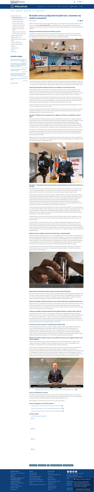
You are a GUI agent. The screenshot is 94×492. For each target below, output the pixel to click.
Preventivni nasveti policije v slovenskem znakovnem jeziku (78, 1)
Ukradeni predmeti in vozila (54, 481)
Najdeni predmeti (52, 479)
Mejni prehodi (51, 478)
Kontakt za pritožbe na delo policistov (37, 484)
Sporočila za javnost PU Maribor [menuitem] (18, 26)
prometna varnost (33, 465)
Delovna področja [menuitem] (51, 6)
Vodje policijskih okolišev (34, 478)
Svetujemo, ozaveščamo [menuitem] (62, 6)
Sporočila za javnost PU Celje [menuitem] (17, 19)
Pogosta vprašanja (52, 487)
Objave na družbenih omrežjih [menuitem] (16, 35)
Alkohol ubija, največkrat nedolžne (38, 416)
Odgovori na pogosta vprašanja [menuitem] (17, 44)
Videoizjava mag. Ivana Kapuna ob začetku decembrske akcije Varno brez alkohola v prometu (55, 389)
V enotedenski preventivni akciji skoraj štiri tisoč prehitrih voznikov (18, 70)
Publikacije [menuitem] (13, 46)
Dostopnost (80, 1)
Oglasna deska (14, 51)
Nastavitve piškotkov (71, 481)
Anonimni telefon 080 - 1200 (54, 474)
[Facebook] (71, 472)
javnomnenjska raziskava (68, 465)
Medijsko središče (14, 487)
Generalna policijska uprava (35, 476)
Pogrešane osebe (51, 482)
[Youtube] (73, 472)
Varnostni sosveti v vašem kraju (36, 479)
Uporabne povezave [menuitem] (14, 48)
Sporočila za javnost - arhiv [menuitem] (16, 15)
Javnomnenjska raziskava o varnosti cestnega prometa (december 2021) (46, 408)
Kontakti (81, 6)
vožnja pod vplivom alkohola (56, 465)
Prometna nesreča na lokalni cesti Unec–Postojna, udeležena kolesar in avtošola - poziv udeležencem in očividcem (18, 74)
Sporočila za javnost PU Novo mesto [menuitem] (19, 33)
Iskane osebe (51, 484)
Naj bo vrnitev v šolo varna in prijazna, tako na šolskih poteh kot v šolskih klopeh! (19, 60)
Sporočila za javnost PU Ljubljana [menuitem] (18, 25)
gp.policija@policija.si (19, 482)
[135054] (37, 453)
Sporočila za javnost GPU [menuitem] (17, 17)
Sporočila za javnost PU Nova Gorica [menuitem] (19, 31)
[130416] (37, 443)
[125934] (37, 422)
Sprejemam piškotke (79, 489)
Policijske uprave (33, 474)
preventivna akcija (42, 465)
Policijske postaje (33, 473)
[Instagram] (76, 472)
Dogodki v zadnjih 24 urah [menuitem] (16, 37)
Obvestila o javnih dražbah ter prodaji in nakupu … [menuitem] (18, 40)
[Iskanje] (74, 2)
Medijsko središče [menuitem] (73, 6)
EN (82, 1)
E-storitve (50, 476)
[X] (68, 472)
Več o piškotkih (83, 486)
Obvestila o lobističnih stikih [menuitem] (16, 42)
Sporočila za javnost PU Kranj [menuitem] (17, 23)
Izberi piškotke (87, 489)
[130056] (37, 433)
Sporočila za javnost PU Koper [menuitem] (17, 21)
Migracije (50, 489)
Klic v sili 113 (50, 473)
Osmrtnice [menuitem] (13, 49)
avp (48, 465)
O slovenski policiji (15, 484)
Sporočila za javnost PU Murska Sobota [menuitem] (18, 29)
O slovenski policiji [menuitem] (41, 6)
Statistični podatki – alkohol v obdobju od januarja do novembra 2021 (46, 405)
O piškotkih (69, 483)
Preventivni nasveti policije (16, 486)
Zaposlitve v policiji (52, 486)
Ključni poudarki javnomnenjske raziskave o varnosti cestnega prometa (46, 411)
